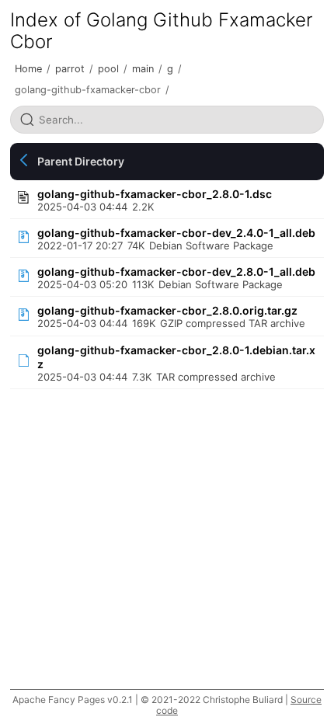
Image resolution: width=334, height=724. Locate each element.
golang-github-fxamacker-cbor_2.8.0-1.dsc (154, 193)
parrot (70, 69)
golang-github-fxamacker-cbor (88, 90)
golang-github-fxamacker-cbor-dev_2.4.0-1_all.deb (176, 232)
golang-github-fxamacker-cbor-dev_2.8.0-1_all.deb (176, 271)
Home (28, 69)
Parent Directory (80, 161)
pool (108, 69)
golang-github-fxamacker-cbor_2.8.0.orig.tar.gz (167, 310)
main (143, 69)
